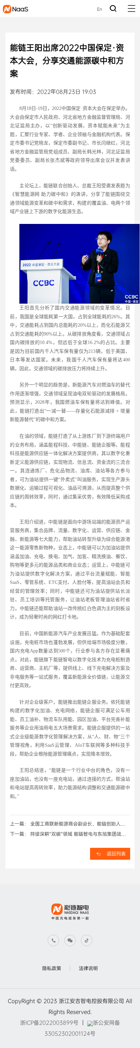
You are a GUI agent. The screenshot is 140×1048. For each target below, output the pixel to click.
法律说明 (88, 968)
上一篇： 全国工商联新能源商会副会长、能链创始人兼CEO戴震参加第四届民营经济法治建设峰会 (67, 825)
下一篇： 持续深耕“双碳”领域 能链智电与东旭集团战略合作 (68, 835)
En (99, 9)
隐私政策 (51, 968)
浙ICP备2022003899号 (49, 1022)
